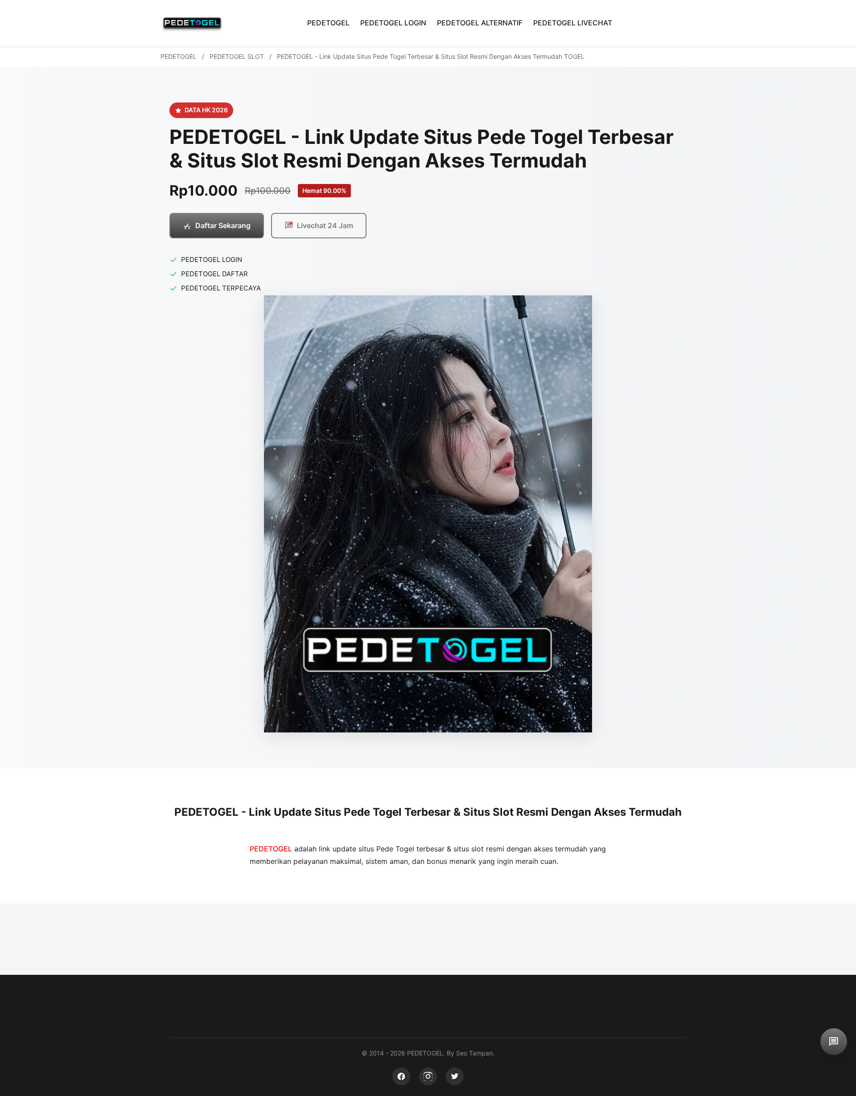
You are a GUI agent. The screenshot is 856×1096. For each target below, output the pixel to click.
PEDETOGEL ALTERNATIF (480, 22)
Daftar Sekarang (223, 225)
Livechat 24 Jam (325, 225)
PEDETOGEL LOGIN (393, 22)
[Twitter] (455, 1076)
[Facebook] (401, 1076)
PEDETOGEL (328, 22)
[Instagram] (428, 1076)
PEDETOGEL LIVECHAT (572, 22)
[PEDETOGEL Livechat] (833, 1041)
